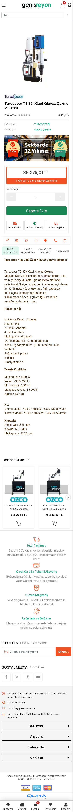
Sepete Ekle (36, 210)
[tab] (10, 250)
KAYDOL (63, 652)
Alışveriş (36, 736)
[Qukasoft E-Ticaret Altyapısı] (36, 796)
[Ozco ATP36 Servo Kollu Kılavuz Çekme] (54, 482)
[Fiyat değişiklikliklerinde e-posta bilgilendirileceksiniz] (46, 240)
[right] (68, 497)
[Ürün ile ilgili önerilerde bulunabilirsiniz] (65, 240)
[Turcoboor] (36, 96)
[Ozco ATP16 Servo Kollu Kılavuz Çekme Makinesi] (19, 482)
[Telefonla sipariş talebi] (55, 240)
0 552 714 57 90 (16, 702)
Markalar (36, 758)
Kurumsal (36, 726)
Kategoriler (36, 747)
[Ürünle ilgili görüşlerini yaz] (26, 240)
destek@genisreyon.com (22, 708)
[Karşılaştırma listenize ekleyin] (36, 240)
